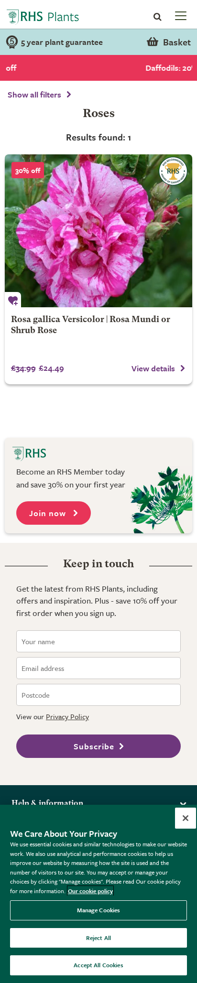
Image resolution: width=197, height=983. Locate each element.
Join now (48, 513)
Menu (179, 15)
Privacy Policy (67, 716)
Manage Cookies (98, 910)
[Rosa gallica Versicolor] (98, 230)
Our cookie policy (90, 890)
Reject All (98, 937)
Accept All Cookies (98, 965)
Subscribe (94, 746)
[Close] (185, 818)
